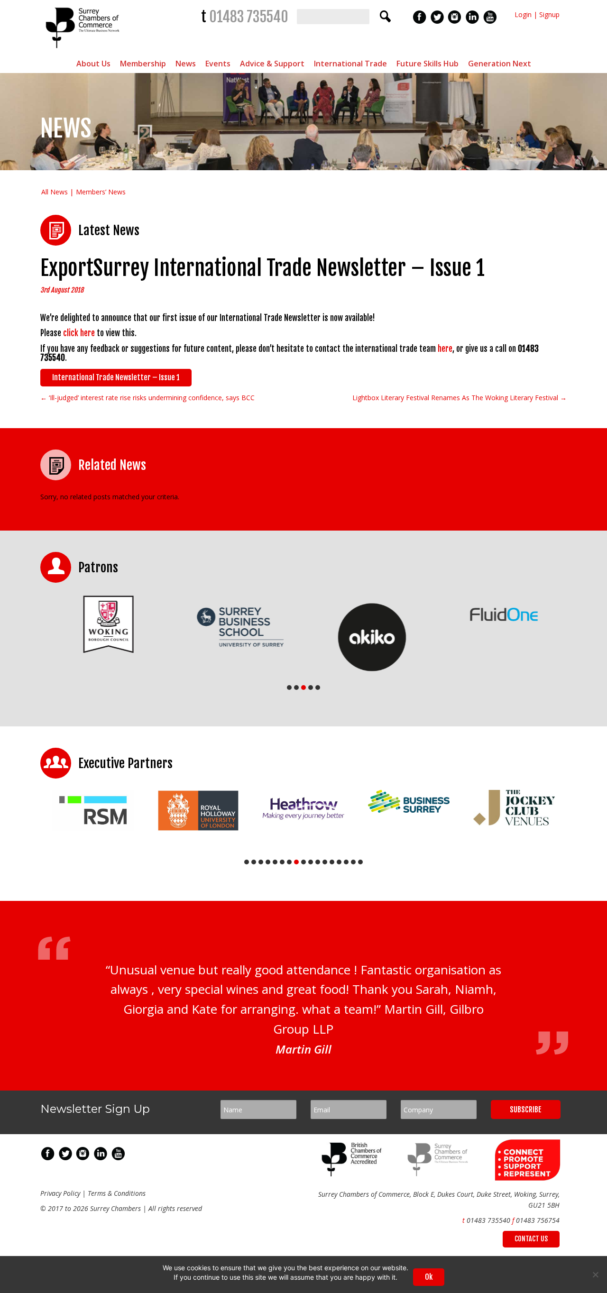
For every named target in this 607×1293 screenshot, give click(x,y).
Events (217, 63)
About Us (93, 63)
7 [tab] (289, 862)
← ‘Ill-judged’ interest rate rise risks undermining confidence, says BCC (147, 397)
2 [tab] (296, 687)
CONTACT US (531, 1239)
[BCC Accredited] (353, 1173)
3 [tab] (303, 687)
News (185, 63)
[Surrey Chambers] (83, 50)
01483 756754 (538, 1220)
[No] (595, 1274)
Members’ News (101, 191)
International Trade (350, 63)
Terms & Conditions (117, 1193)
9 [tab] (303, 862)
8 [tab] (296, 862)
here (445, 349)
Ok (428, 1277)
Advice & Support (272, 63)
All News (54, 191)
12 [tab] (324, 862)
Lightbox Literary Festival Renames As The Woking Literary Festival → (459, 397)
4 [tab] (310, 687)
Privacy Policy (60, 1193)
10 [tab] (310, 862)
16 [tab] (353, 862)
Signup (549, 14)
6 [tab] (282, 862)
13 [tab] (332, 862)
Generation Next (499, 63)
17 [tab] (360, 862)
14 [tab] (339, 862)
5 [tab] (317, 687)
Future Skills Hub (427, 63)
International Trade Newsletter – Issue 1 (116, 377)
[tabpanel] (106, 624)
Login (523, 14)
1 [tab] (289, 687)
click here (79, 333)
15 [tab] (346, 862)
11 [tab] (317, 862)
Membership (143, 63)
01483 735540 (248, 17)
